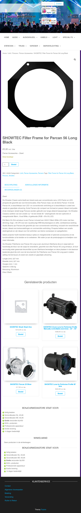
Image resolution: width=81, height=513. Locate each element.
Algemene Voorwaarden (14, 489)
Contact (8, 486)
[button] (75, 59)
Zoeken (59, 3)
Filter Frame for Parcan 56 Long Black (61, 173)
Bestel (13, 164)
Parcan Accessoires (26, 53)
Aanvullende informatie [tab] (37, 185)
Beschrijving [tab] (11, 185)
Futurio (43, 509)
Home (5, 53)
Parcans (15, 53)
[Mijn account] (75, 16)
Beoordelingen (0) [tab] (13, 189)
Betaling (8, 493)
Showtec (12, 175)
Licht (9, 53)
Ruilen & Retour (11, 500)
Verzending (9, 497)
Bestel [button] (20, 334)
